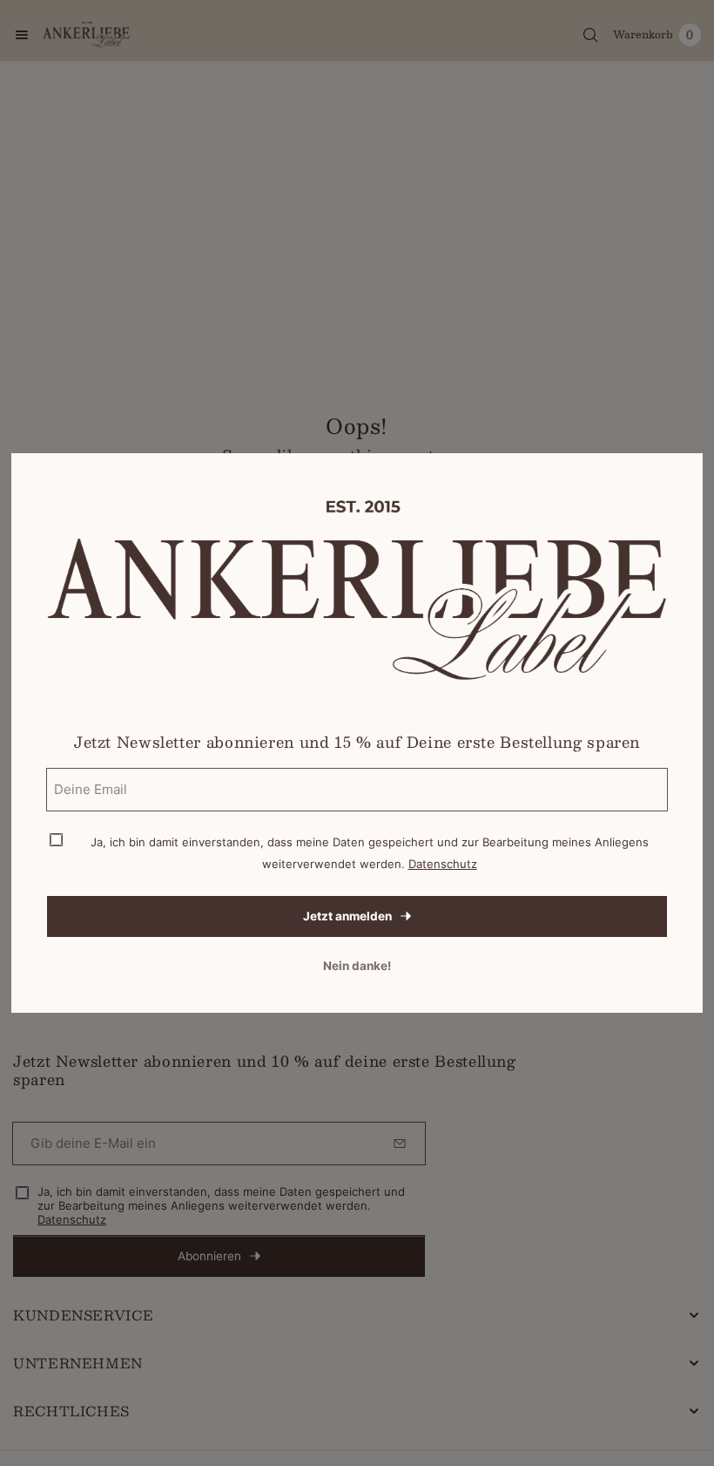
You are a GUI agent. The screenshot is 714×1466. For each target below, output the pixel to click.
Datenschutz (442, 864)
